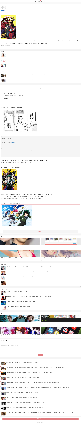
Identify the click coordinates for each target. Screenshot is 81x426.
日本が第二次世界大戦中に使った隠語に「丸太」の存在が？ (14, 95)
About (36, 422)
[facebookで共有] (3, 10)
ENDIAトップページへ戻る (40, 418)
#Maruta (12, 141)
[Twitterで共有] (1, 10)
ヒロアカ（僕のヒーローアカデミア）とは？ (10, 91)
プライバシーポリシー (43, 422)
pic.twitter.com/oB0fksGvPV (28, 152)
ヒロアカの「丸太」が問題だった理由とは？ (10, 93)
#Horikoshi (13, 142)
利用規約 (38, 422)
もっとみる (79, 286)
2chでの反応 (6, 98)
